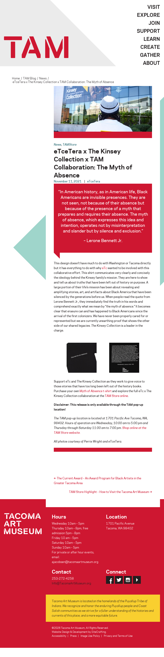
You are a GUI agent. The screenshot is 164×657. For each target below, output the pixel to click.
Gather (150, 55)
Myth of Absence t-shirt (96, 391)
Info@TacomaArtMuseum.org (71, 583)
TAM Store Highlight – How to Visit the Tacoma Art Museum (110, 492)
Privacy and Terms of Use (118, 635)
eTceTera (93, 181)
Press (73, 635)
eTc (104, 268)
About (151, 63)
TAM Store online (116, 396)
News (43, 78)
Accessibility (59, 635)
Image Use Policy (90, 635)
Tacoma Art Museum (36, 47)
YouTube (137, 580)
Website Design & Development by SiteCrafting (79, 631)
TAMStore (70, 144)
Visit (153, 7)
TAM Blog (29, 78)
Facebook (110, 580)
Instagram (128, 580)
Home (16, 78)
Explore (148, 15)
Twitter (119, 580)
